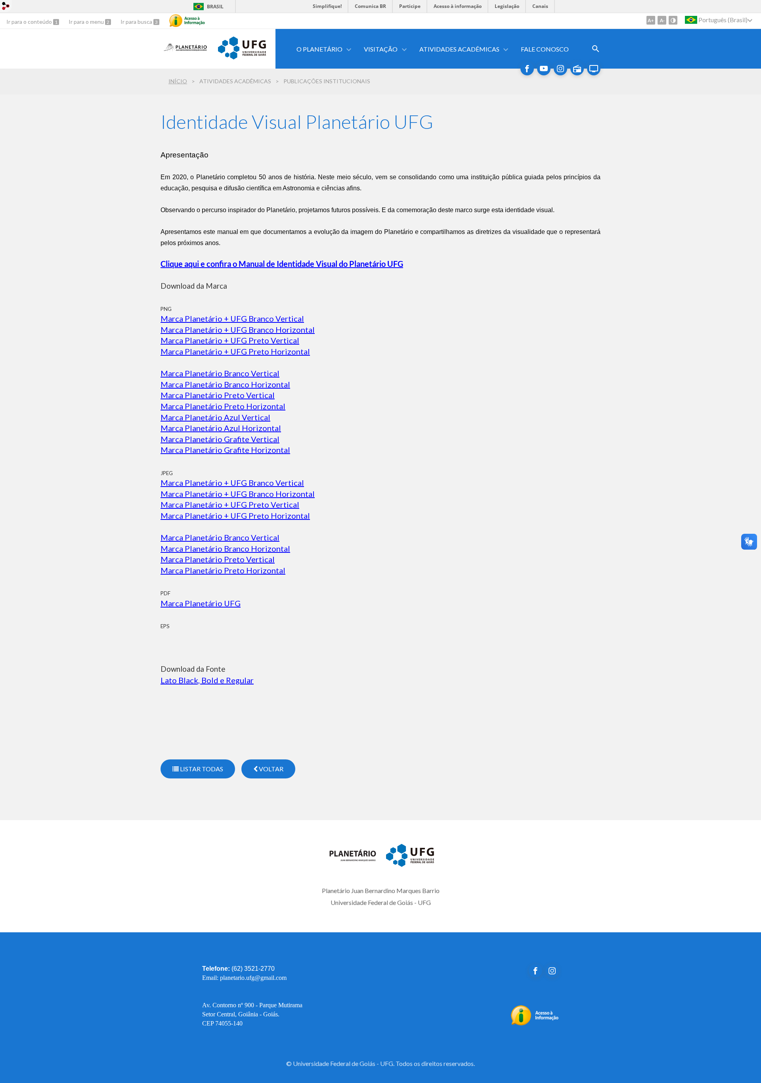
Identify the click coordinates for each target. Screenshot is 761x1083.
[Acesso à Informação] (187, 20)
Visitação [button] (381, 49)
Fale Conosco (545, 49)
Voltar (270, 768)
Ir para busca (136, 21)
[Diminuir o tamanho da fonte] (662, 20)
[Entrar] (6, 7)
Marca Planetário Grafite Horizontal (225, 449)
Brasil (215, 6)
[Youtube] (544, 68)
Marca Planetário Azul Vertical (215, 417)
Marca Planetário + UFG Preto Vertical (230, 340)
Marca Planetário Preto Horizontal (223, 406)
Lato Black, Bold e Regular (207, 680)
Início (177, 81)
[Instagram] (560, 68)
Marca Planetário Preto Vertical (218, 395)
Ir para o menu (87, 21)
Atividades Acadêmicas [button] (459, 49)
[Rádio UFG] (577, 68)
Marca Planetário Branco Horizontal (225, 384)
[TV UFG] (593, 68)
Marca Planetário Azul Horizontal (221, 428)
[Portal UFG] (242, 56)
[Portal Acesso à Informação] (535, 1023)
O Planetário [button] (319, 49)
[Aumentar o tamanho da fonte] (650, 20)
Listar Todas (201, 768)
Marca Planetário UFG (201, 603)
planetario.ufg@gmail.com (253, 977)
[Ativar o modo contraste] (673, 20)
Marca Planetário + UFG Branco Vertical (232, 482)
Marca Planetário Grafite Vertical (220, 439)
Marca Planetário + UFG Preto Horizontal (235, 351)
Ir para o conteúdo (29, 21)
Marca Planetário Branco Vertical (220, 373)
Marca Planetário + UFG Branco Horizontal (238, 329)
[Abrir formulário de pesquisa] (595, 49)
